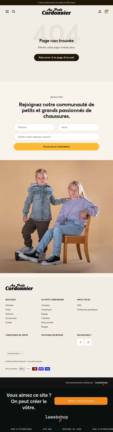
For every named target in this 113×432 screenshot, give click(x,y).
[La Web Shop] (100, 382)
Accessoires (11, 318)
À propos (45, 305)
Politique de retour (52, 335)
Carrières (45, 318)
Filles (8, 309)
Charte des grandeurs (87, 309)
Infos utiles (83, 300)
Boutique (11, 300)
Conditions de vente (17, 335)
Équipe (44, 314)
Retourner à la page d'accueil (56, 57)
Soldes (9, 322)
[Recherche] (13, 11)
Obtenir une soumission (81, 400)
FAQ (79, 305)
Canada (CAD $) (13, 353)
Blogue (44, 326)
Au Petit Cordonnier (52, 300)
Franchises (46, 309)
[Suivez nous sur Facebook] (80, 342)
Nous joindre (47, 322)
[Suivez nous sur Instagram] (88, 342)
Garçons (10, 314)
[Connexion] (99, 11)
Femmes (9, 305)
